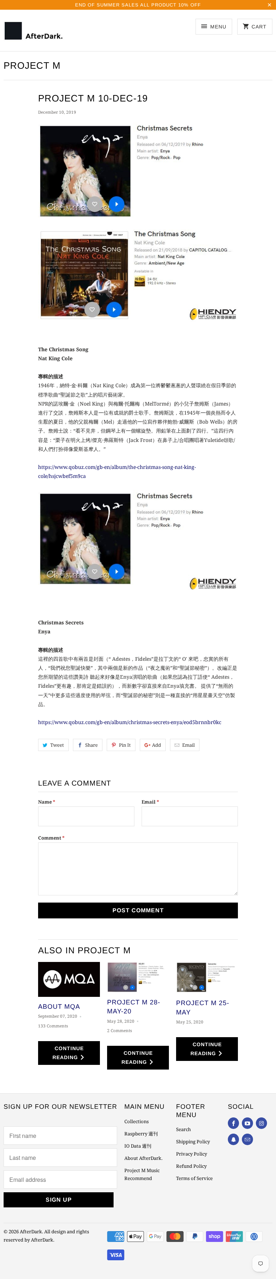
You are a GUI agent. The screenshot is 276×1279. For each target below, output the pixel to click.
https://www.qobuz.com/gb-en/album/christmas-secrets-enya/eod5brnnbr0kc (129, 722)
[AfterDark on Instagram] (261, 1123)
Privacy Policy (191, 1154)
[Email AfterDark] (247, 1139)
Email (188, 745)
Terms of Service (194, 1178)
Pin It (125, 745)
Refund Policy (191, 1166)
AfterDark (31, 1231)
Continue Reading (68, 1052)
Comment (51, 838)
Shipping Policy (193, 1141)
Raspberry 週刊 (141, 1133)
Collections (136, 1121)
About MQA (59, 1006)
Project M (32, 65)
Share (91, 745)
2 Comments (119, 1030)
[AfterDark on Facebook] (233, 1123)
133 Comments (53, 1026)
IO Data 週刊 (137, 1146)
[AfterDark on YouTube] (247, 1123)
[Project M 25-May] (207, 977)
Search (183, 1129)
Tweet (57, 745)
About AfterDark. (143, 1158)
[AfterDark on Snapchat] (233, 1139)
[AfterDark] (34, 33)
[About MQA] (69, 979)
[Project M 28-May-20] (138, 977)
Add (156, 745)
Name (46, 802)
